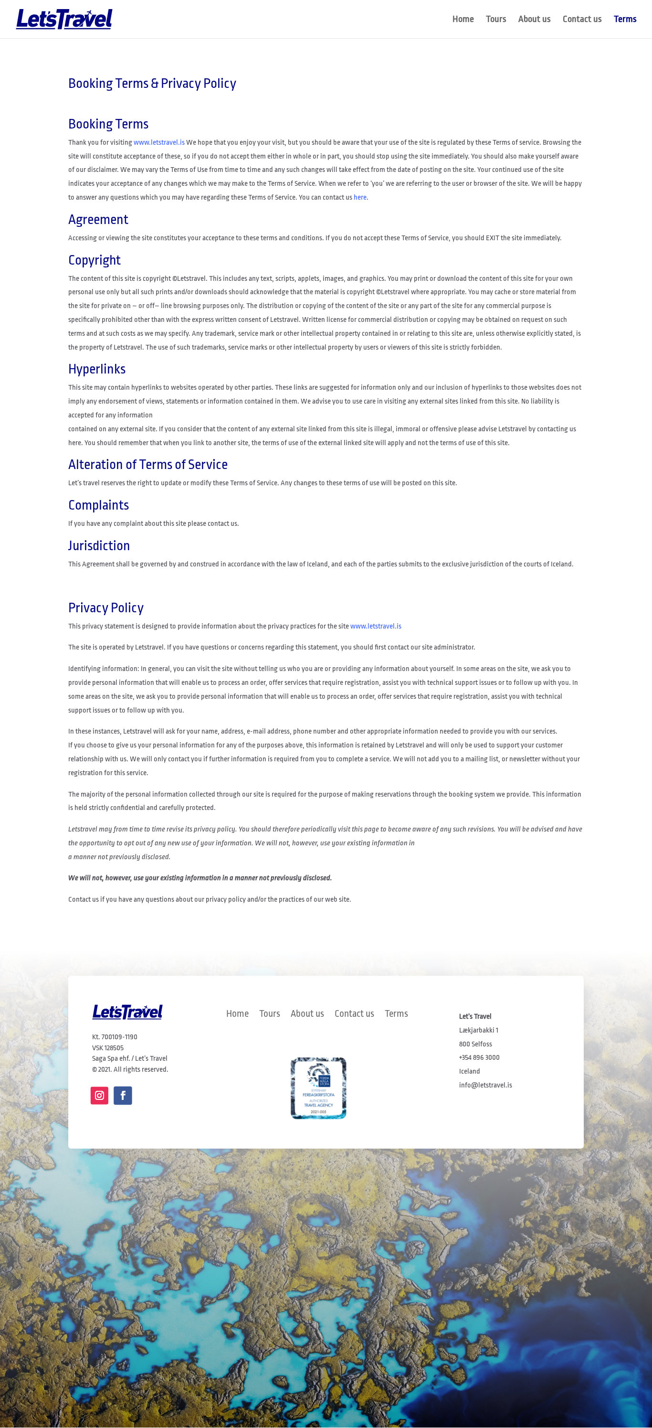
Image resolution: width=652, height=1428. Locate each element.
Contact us (582, 20)
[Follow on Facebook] (123, 1096)
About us (534, 20)
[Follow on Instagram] (99, 1095)
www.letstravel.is (159, 143)
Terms (625, 20)
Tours (496, 20)
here (360, 197)
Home (463, 20)
